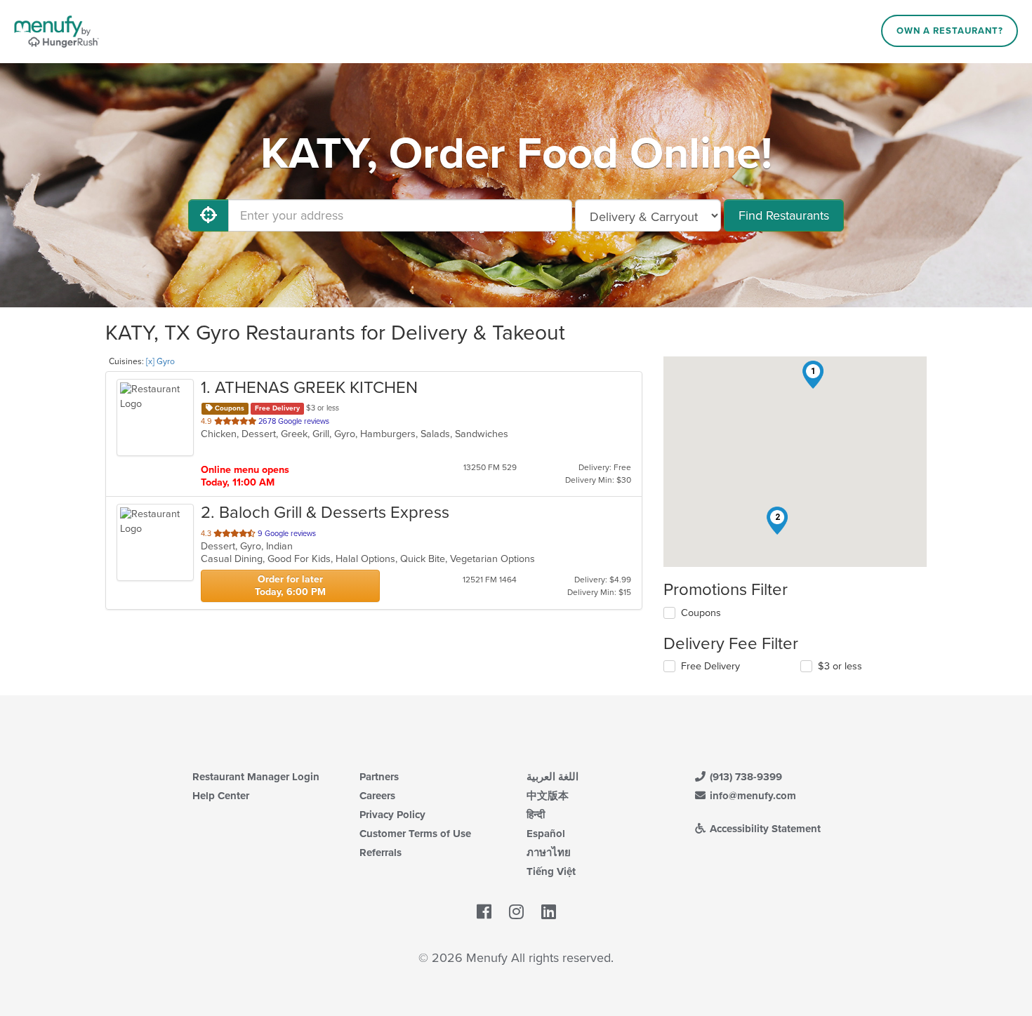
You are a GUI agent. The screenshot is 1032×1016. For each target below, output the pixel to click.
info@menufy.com (751, 795)
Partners (379, 776)
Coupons (701, 613)
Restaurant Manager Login (255, 776)
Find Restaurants (784, 215)
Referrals (380, 852)
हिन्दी (536, 814)
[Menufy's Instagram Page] (516, 912)
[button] (813, 375)
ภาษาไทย (549, 852)
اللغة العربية (552, 776)
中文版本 (548, 795)
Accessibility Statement (764, 828)
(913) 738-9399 (744, 776)
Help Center (220, 795)
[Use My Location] (208, 215)
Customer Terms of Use (415, 833)
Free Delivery (710, 666)
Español (546, 833)
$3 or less (840, 666)
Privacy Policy (392, 814)
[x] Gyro (160, 361)
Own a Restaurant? (950, 30)
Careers (377, 795)
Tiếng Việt (551, 871)
